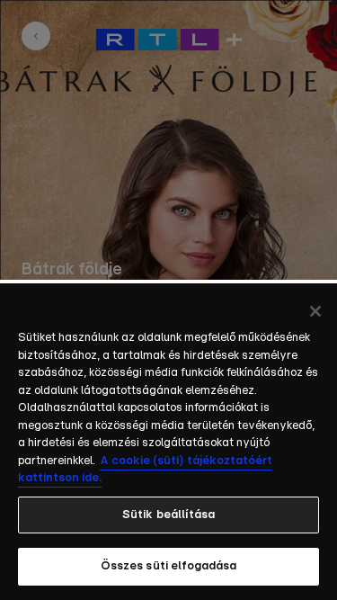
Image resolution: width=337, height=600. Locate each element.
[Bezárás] (315, 311)
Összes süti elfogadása (169, 566)
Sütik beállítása (168, 515)
